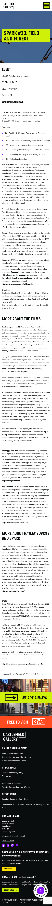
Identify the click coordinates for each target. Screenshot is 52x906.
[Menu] (46, 5)
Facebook (15, 272)
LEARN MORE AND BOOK (12, 102)
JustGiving (16, 281)
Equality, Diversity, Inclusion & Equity (16, 787)
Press (4, 779)
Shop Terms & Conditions (11, 783)
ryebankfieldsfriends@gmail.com (18, 278)
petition (22, 275)
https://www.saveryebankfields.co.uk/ (17, 284)
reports (27, 224)
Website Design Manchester (30, 900)
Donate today (9, 890)
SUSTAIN (26, 616)
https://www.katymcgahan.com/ (15, 522)
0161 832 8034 (8, 840)
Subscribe (8, 868)
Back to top (40, 890)
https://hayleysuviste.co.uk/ (13, 591)
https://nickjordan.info (11, 480)
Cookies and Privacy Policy (12, 772)
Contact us (6, 776)
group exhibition (34, 642)
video (12, 266)
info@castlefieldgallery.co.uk (13, 836)
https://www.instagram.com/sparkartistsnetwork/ (22, 663)
